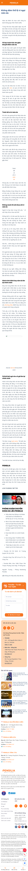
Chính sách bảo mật (6, 818)
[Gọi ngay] (25, 854)
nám (10, 88)
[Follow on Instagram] (16, 827)
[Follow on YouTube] (19, 827)
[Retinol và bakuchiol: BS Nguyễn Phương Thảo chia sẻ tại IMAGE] (6, 676)
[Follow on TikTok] (26, 827)
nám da (12, 368)
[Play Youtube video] (14, 497)
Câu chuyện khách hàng (7, 811)
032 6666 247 (8, 654)
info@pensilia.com (22, 821)
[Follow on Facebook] (22, 827)
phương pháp (9, 305)
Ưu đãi (2, 806)
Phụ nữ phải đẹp (5, 808)
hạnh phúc (14, 441)
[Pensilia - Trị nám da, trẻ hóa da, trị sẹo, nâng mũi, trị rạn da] (14, 2)
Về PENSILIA (4, 801)
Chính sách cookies (5, 820)
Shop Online (4, 813)
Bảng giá (3, 804)
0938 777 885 (8, 644)
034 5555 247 (8, 663)
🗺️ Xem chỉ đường (6, 731)
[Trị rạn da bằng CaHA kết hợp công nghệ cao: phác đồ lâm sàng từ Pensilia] (6, 713)
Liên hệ (3, 815)
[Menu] (2, 2)
